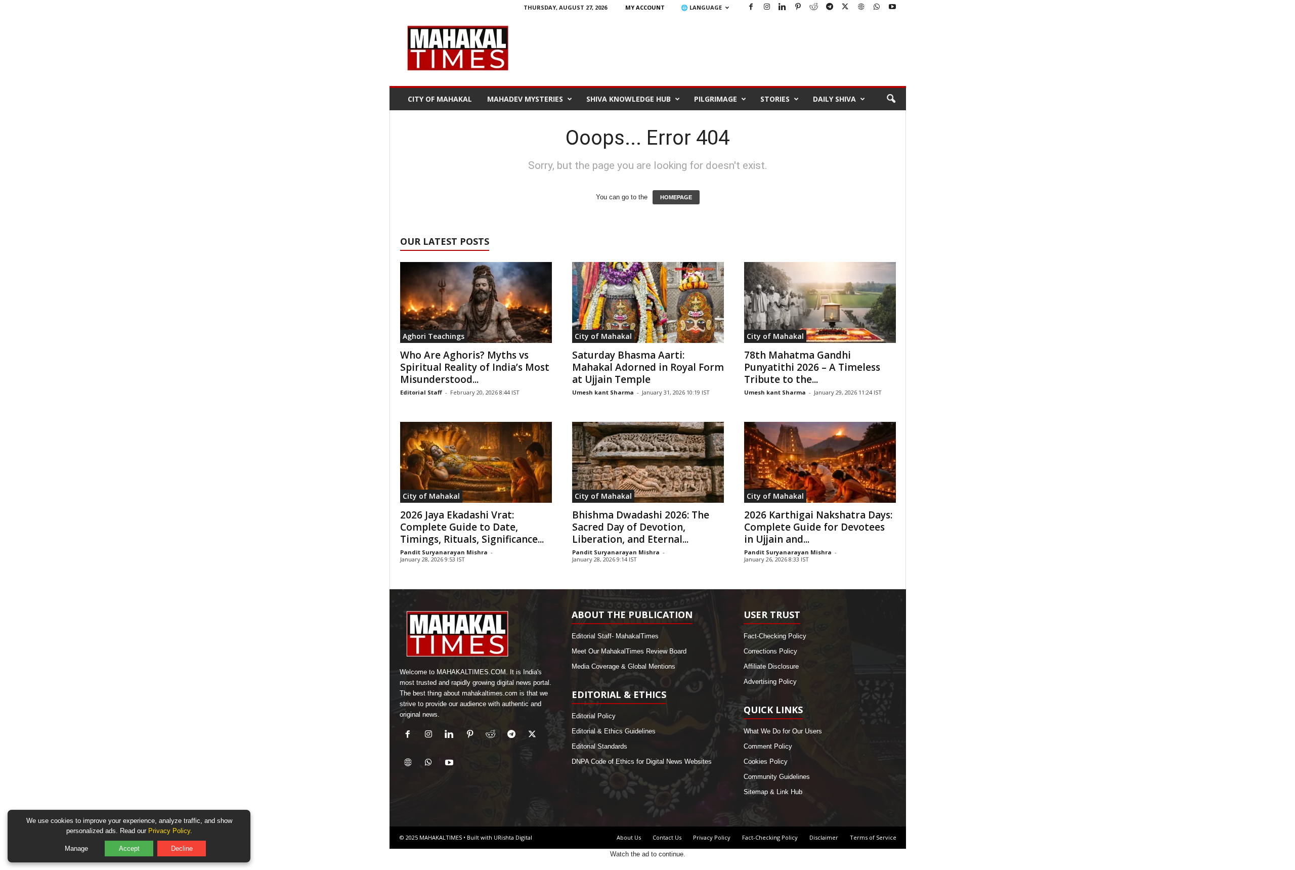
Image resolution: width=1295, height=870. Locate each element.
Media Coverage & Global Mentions (623, 666)
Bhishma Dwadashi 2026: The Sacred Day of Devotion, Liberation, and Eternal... (640, 527)
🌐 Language (701, 7)
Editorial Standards (599, 746)
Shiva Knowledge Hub (628, 99)
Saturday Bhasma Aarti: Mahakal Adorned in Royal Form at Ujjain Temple (648, 367)
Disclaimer (823, 837)
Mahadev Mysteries (525, 99)
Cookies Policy (766, 761)
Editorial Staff (421, 392)
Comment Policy (768, 746)
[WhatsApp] (877, 7)
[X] (845, 7)
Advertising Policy (770, 681)
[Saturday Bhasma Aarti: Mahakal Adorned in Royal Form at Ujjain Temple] (648, 302)
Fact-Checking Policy (775, 636)
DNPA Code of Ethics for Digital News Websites (642, 761)
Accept (129, 848)
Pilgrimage (715, 99)
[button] (891, 99)
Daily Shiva (834, 99)
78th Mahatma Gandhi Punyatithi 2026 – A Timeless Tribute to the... (812, 367)
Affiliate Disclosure (771, 666)
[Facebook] (751, 7)
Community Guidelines (777, 776)
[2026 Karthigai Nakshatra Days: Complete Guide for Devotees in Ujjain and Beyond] (820, 462)
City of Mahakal (440, 99)
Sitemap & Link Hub (773, 792)
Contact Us (667, 837)
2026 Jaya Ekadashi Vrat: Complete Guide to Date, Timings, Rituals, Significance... (472, 527)
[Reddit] (814, 7)
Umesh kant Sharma (603, 392)
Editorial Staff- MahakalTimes (615, 636)
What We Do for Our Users (783, 731)
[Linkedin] (782, 7)
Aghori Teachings (433, 336)
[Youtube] (892, 7)
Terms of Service (873, 837)
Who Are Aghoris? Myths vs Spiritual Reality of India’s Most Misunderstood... (474, 367)
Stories (775, 99)
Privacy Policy (711, 837)
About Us (629, 837)
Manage (76, 848)
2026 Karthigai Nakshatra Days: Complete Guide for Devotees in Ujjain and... (818, 527)
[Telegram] (830, 7)
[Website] (861, 7)
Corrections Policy (770, 651)
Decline (182, 848)
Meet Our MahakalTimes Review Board (629, 651)
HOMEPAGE (676, 197)
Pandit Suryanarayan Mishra (444, 552)
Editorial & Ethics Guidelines (614, 731)
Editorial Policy (594, 716)
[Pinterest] (798, 7)
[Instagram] (767, 7)
